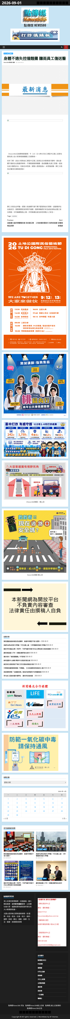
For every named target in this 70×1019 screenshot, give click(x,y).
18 (35, 807)
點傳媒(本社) (42, 960)
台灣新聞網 (41, 983)
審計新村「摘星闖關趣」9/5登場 (14, 656)
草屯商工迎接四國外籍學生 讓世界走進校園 (19, 676)
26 (44, 811)
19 (44, 807)
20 (53, 807)
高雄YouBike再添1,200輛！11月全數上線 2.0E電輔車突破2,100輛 (25, 645)
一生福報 (41, 994)
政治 (6, 849)
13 (53, 803)
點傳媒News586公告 (34, 1008)
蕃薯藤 (40, 968)
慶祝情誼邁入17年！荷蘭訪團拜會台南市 (17, 653)
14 (62, 803)
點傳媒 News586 (35, 25)
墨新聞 (40, 987)
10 (26, 803)
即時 (66, 47)
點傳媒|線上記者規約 (53, 1005)
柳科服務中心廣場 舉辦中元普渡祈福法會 (17, 660)
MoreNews (42, 1017)
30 (17, 815)
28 (62, 811)
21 (62, 807)
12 (44, 803)
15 (8, 807)
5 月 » (64, 818)
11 (35, 803)
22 (8, 811)
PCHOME (40, 964)
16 (17, 807)
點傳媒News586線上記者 (34, 1005)
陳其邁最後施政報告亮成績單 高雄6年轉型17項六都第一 (22, 641)
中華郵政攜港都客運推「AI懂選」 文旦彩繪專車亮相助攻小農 (24, 668)
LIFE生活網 (41, 971)
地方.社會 (6, 53)
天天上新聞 (41, 979)
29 (8, 815)
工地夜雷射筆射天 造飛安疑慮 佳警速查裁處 (49, 223)
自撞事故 (14, 216)
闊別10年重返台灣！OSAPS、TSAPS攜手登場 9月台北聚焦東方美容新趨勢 (27, 649)
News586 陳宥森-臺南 (9, 62)
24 (26, 811)
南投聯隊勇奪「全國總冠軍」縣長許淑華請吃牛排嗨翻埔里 (23, 672)
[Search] (61, 47)
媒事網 (40, 975)
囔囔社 (40, 998)
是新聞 (40, 991)
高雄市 (10, 849)
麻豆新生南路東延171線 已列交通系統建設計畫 (19, 664)
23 (17, 811)
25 (35, 811)
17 (26, 807)
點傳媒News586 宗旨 (16, 1005)
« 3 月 (6, 818)
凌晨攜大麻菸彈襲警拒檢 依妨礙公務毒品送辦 (20, 223)
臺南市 (11, 53)
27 (53, 811)
